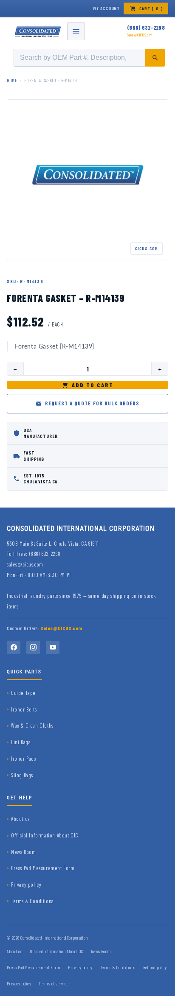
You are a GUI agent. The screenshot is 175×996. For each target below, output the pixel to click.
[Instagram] (33, 647)
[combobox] (89, 58)
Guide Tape (23, 692)
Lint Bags (20, 742)
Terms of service (53, 983)
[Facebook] (13, 647)
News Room (23, 851)
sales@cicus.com (25, 564)
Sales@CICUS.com (139, 34)
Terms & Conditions (32, 901)
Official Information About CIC (45, 835)
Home (12, 80)
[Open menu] (76, 31)
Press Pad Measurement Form (43, 868)
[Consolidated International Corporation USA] (38, 31)
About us (20, 818)
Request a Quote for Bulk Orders (92, 403)
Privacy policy (26, 884)
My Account (106, 8)
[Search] (155, 58)
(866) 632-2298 (146, 27)
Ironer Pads (23, 758)
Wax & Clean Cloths (32, 725)
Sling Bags (22, 775)
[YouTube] (52, 647)
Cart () (151, 8)
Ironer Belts (24, 709)
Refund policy (155, 967)
